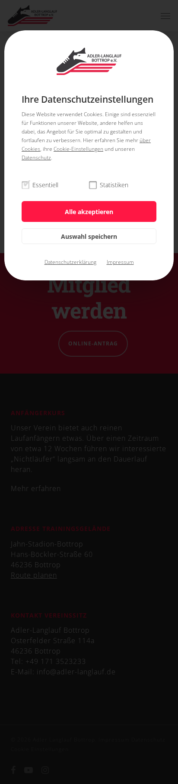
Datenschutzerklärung (70, 262)
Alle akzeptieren (89, 212)
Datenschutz (36, 157)
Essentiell (45, 185)
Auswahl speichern (89, 236)
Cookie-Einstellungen (78, 149)
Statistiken (114, 185)
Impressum (120, 262)
